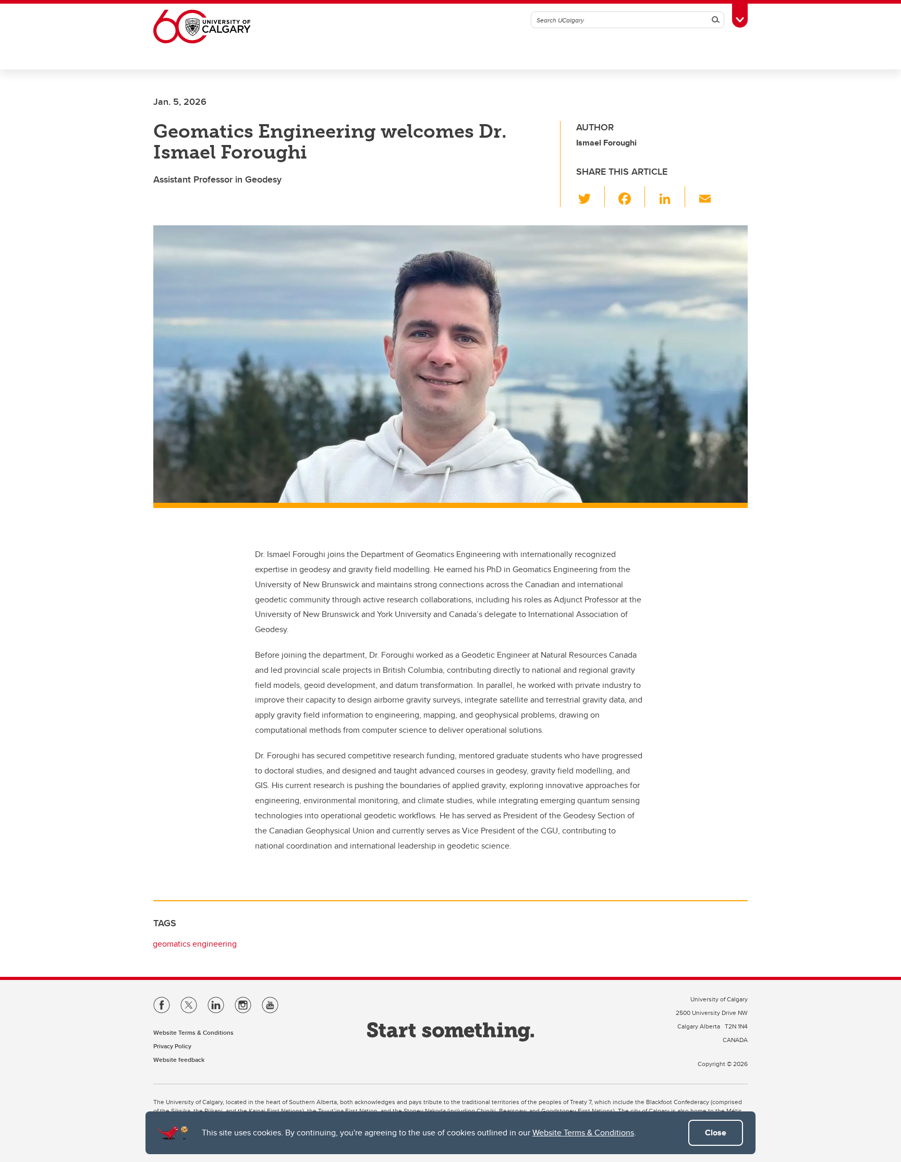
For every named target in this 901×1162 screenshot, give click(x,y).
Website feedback (178, 1059)
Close (715, 1133)
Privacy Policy (172, 1046)
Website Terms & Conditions (583, 1133)
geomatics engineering (195, 944)
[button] (590, 196)
